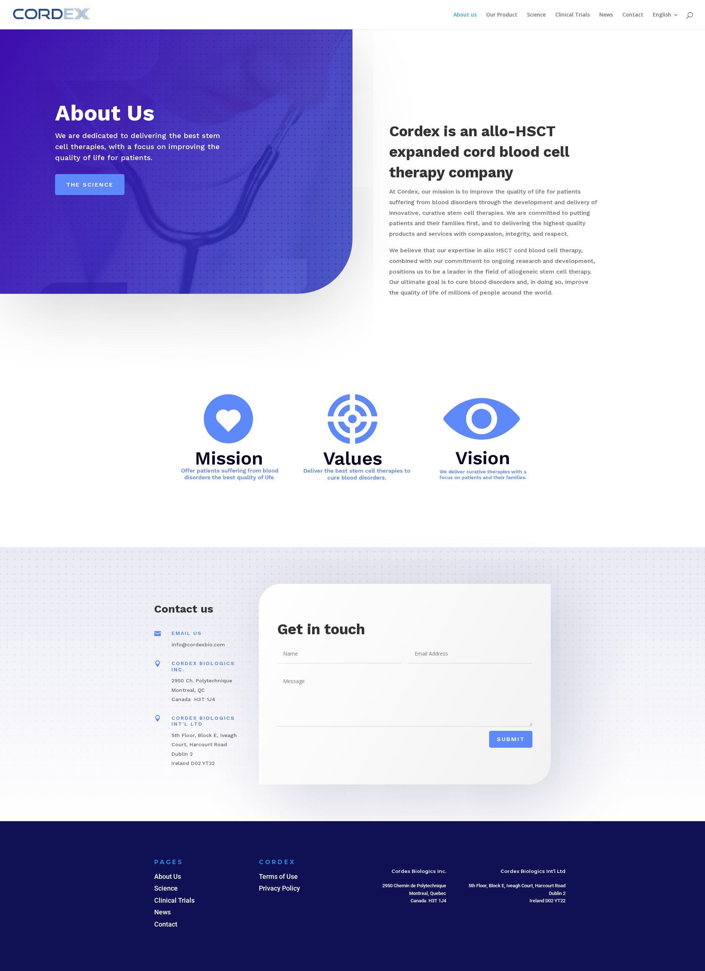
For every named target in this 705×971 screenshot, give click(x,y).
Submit (511, 739)
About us (465, 15)
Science (536, 15)
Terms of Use (278, 876)
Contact (632, 15)
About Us (167, 876)
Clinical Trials (572, 15)
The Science (89, 184)
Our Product (501, 15)
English (662, 15)
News (606, 15)
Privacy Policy (279, 888)
